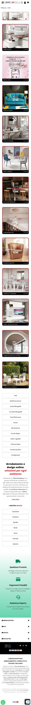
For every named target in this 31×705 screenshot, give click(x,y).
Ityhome (15, 544)
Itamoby (15, 539)
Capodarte (15, 511)
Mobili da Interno (15, 401)
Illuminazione (15, 428)
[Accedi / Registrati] (25, 2)
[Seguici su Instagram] (23, 646)
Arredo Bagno (15, 433)
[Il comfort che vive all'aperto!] (15, 374)
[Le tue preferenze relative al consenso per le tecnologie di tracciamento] (28, 702)
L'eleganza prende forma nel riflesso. (12, 355)
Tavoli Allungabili (15, 406)
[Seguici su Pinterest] (26, 646)
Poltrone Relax (15, 444)
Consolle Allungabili (15, 412)
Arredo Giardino (15, 450)
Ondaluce (15, 517)
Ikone (15, 533)
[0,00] (28, 2)
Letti (15, 396)
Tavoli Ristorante (15, 417)
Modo (15, 528)
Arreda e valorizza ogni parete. (10, 324)
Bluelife (15, 522)
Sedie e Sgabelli (15, 439)
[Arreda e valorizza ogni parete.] (15, 312)
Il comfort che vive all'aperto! (10, 387)
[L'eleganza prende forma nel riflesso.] (15, 343)
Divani (15, 423)
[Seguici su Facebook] (20, 646)
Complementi (15, 455)
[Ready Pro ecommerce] (15, 702)
